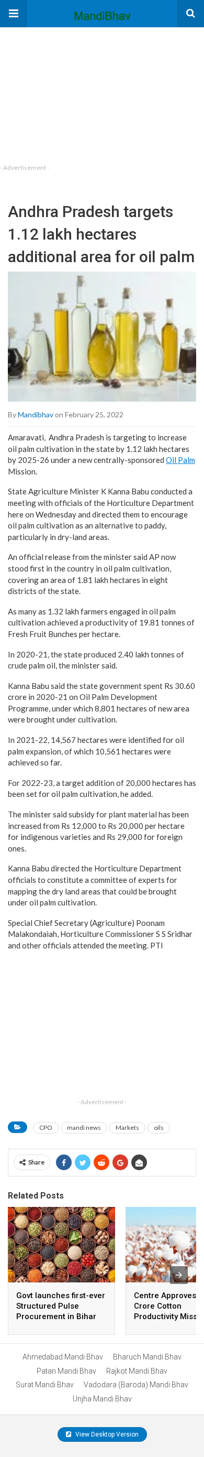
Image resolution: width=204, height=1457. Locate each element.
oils (159, 1127)
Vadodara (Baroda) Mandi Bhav (136, 1384)
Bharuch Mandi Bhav (147, 1357)
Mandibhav (35, 414)
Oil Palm (180, 460)
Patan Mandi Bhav (66, 1371)
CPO (45, 1127)
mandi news (84, 1127)
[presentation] (179, 1275)
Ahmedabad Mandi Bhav (62, 1357)
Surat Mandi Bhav (45, 1384)
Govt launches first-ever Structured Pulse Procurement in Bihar (60, 1306)
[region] (78, 92)
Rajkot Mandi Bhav (136, 1371)
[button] (13, 13)
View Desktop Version (106, 1434)
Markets (127, 1127)
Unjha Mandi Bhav (102, 1399)
